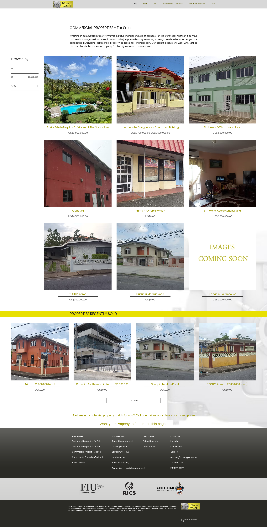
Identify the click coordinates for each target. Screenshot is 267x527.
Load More (133, 400)
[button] (176, 436)
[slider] (12, 73)
